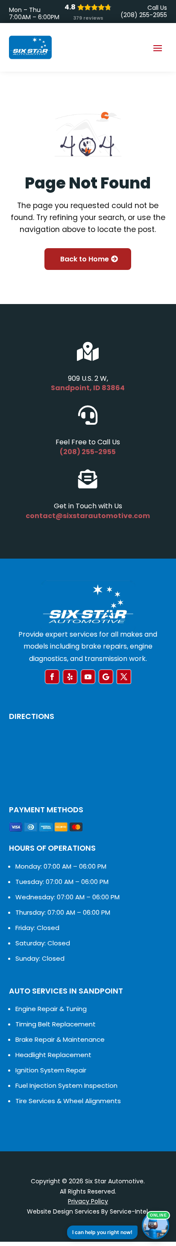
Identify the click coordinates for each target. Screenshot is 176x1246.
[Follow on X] (124, 676)
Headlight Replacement (53, 1054)
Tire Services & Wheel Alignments (68, 1100)
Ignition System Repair (50, 1070)
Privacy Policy (88, 1201)
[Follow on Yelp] (70, 676)
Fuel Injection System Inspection (66, 1085)
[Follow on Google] (106, 676)
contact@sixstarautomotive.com (88, 516)
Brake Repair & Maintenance (60, 1039)
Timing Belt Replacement (55, 1024)
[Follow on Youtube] (88, 676)
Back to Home (84, 259)
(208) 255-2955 (88, 452)
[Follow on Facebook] (52, 676)
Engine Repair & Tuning (51, 1008)
